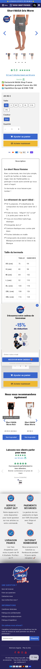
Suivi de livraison (8, 589)
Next (36, 33)
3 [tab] (22, 62)
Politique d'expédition (9, 620)
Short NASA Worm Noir (11, 423)
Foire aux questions (8, 593)
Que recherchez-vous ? (10, 600)
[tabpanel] (9, 56)
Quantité (7, 124)
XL (25, 105)
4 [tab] (25, 62)
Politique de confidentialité (11, 613)
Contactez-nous (7, 596)
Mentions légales (15, 648)
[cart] (39, 5)
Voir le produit (11, 437)
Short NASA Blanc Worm (30, 423)
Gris (6, 119)
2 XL (31, 105)
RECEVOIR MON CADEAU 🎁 (20, 360)
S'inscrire (34, 638)
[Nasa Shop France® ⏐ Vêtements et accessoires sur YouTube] (25, 653)
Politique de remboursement (11, 616)
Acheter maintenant (22, 143)
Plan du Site (27, 648)
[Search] (35, 5)
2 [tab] (19, 62)
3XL (6, 110)
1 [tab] (16, 62)
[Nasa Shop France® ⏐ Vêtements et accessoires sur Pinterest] (19, 653)
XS (6, 105)
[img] (20, 455)
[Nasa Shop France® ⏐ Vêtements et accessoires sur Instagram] (22, 653)
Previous (4, 33)
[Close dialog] (37, 305)
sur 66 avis (19, 458)
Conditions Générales (9, 609)
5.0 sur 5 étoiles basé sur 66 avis (20, 75)
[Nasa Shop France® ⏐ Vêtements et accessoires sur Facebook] (15, 653)
